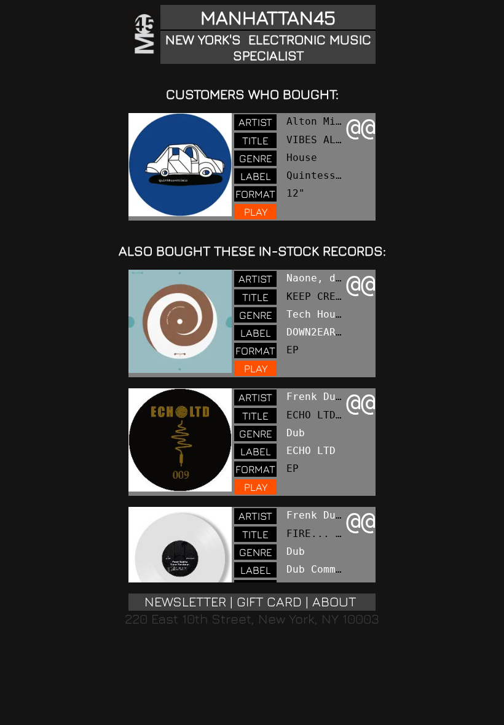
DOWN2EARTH (317, 332)
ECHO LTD (311, 451)
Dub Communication (338, 569)
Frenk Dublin (323, 396)
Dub (295, 433)
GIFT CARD (269, 601)
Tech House (317, 314)
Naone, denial (326, 278)
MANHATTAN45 (268, 17)
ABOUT (334, 601)
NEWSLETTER (185, 601)
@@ (361, 127)
